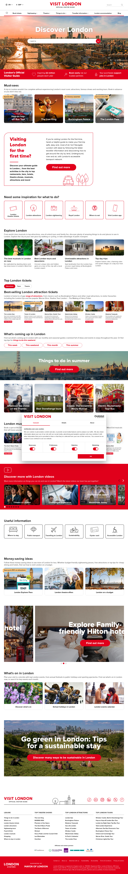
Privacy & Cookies (119, 860)
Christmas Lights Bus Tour (104, 839)
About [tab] (92, 423)
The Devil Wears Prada (42, 826)
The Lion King (39, 818)
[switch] (53, 448)
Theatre (27, 286)
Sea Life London (70, 826)
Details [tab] (64, 423)
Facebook (122, 800)
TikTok (89, 800)
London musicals (9, 834)
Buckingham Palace (72, 820)
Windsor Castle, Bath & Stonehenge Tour (109, 818)
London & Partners (11, 865)
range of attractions (34, 296)
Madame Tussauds (71, 823)
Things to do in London (11, 818)
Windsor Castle (70, 831)
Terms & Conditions (105, 860)
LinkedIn (109, 800)
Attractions (9, 286)
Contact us (56, 860)
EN (9, 4)
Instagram (102, 800)
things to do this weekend (24, 340)
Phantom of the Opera (42, 823)
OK (91, 456)
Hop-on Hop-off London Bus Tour (107, 820)
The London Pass (71, 839)
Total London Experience (104, 826)
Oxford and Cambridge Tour (105, 834)
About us (64, 860)
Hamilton (38, 839)
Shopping (7, 836)
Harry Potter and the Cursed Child (46, 834)
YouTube (96, 800)
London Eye (69, 818)
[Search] (122, 4)
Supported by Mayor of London (36, 865)
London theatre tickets (11, 823)
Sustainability (85, 860)
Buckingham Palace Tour (104, 831)
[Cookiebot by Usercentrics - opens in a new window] (96, 416)
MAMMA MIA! (39, 820)
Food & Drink (8, 831)
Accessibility (94, 860)
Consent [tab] (36, 423)
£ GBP (18, 4)
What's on (7, 820)
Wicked (37, 831)
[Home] (7, 13)
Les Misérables (40, 836)
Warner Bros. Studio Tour (104, 836)
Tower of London (70, 828)
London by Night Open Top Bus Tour (108, 823)
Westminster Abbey (71, 834)
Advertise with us (74, 860)
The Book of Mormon (42, 828)
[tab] (9, 286)
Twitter (115, 800)
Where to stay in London (12, 839)
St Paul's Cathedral (71, 836)
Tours (19, 286)
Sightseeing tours (10, 828)
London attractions (10, 826)
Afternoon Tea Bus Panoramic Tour (107, 828)
